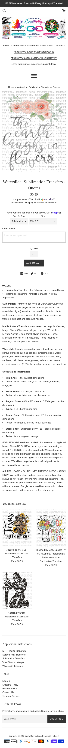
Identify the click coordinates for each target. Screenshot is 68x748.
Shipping (29, 202)
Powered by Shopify (50, 736)
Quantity (34, 249)
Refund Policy (9, 688)
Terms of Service (11, 696)
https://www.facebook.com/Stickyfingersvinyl (34, 57)
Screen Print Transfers (14, 654)
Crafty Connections (33, 736)
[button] (34, 199)
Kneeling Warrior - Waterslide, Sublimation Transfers (17, 616)
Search (6, 681)
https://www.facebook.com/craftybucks (34, 51)
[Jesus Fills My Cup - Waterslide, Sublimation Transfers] (17, 527)
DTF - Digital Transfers (14, 651)
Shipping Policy (10, 684)
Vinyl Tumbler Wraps (13, 662)
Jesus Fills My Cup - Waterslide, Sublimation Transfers (17, 553)
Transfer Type (19, 216)
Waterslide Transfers (13, 666)
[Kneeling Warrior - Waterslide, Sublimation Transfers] (17, 590)
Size (43, 216)
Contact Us (8, 692)
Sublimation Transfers (13, 658)
